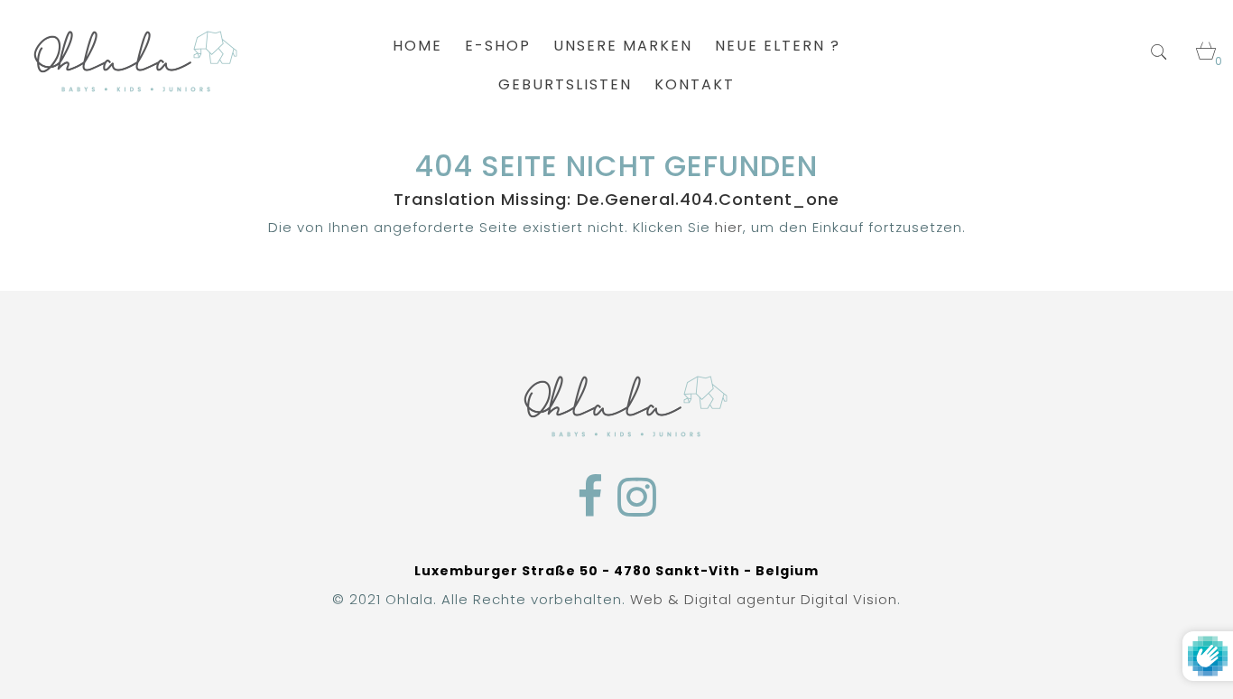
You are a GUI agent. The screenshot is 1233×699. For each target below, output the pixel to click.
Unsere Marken (622, 45)
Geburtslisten (565, 84)
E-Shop (498, 45)
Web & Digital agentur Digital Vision (763, 599)
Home (417, 45)
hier (729, 227)
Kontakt (694, 84)
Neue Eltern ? (777, 45)
